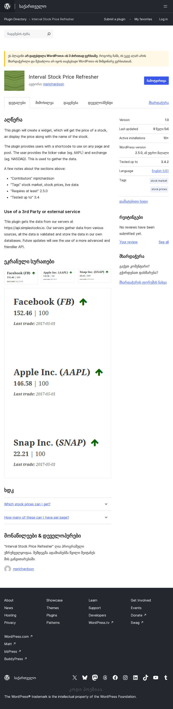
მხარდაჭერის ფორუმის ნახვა (143, 282)
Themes (52, 608)
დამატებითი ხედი (133, 201)
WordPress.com (18, 636)
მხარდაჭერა (159, 103)
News (8, 608)
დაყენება (71, 103)
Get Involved (141, 600)
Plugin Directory (15, 19)
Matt (10, 644)
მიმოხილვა (44, 103)
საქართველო (25, 678)
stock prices (159, 189)
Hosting (10, 615)
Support (95, 608)
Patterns (53, 622)
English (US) (160, 171)
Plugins (51, 615)
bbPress (12, 651)
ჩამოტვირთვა (156, 80)
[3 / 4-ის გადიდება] (105, 275)
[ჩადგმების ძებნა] (49, 34)
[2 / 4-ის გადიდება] (69, 275)
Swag (137, 622)
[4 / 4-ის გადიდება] (105, 294)
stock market (159, 180)
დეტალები (17, 103)
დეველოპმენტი (100, 103)
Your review (128, 242)
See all (164, 242)
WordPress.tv (101, 622)
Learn (93, 600)
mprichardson (53, 84)
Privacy (10, 622)
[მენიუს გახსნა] (166, 6)
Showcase (54, 600)
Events (136, 608)
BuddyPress (15, 659)
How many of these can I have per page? (36, 518)
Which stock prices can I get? (27, 504)
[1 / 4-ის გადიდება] (32, 275)
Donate (139, 615)
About (9, 600)
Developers (97, 615)
